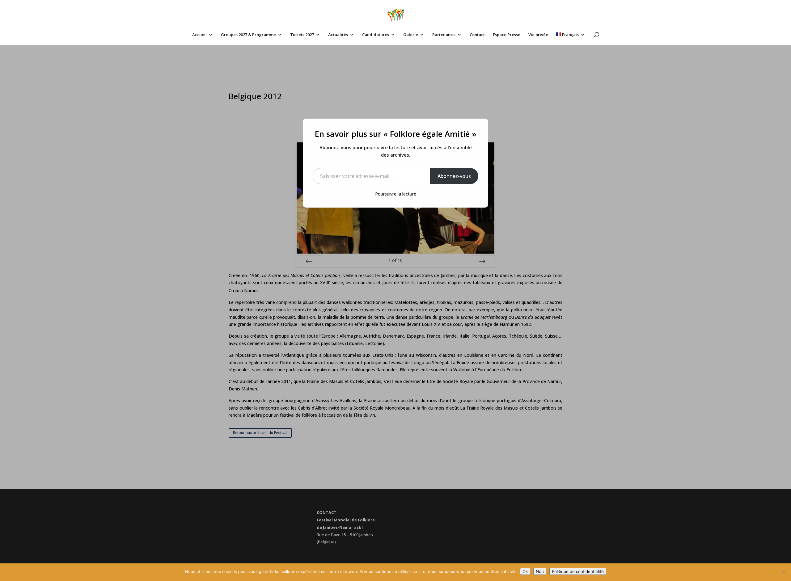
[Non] (783, 572)
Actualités (338, 34)
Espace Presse (506, 34)
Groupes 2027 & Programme (248, 34)
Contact (477, 34)
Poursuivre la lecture (395, 194)
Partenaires (443, 34)
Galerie (410, 34)
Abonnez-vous (454, 176)
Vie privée (538, 34)
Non (540, 571)
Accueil (199, 34)
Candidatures (375, 34)
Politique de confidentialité (578, 571)
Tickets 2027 (302, 34)
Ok (525, 571)
